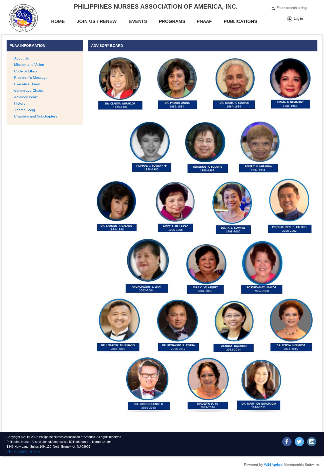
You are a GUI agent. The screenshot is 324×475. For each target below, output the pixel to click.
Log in (298, 19)
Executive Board (27, 84)
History (19, 103)
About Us (21, 58)
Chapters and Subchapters (35, 116)
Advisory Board (26, 97)
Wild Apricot (273, 465)
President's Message (31, 77)
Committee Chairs (28, 90)
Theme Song (24, 110)
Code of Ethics (25, 71)
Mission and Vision (29, 65)
